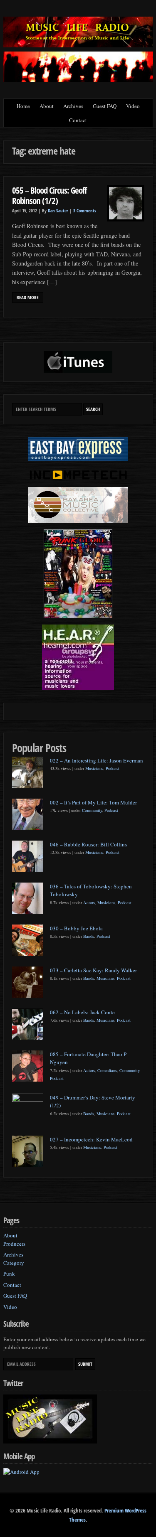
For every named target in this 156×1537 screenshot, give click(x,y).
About (47, 106)
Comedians (107, 1070)
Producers (14, 1243)
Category (13, 1262)
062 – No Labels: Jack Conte (82, 1012)
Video (133, 106)
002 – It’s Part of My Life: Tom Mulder (93, 802)
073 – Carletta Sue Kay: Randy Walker (93, 970)
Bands (88, 936)
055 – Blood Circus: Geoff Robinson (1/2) (49, 195)
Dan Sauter (58, 211)
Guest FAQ (104, 106)
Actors (89, 902)
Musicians (94, 768)
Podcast (112, 768)
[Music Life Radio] (78, 45)
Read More (28, 297)
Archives (73, 106)
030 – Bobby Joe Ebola (76, 928)
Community (92, 810)
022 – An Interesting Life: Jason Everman (96, 760)
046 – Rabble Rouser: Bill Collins (88, 844)
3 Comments (84, 211)
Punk (9, 1273)
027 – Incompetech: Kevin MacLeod (91, 1139)
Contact (78, 120)
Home (23, 106)
